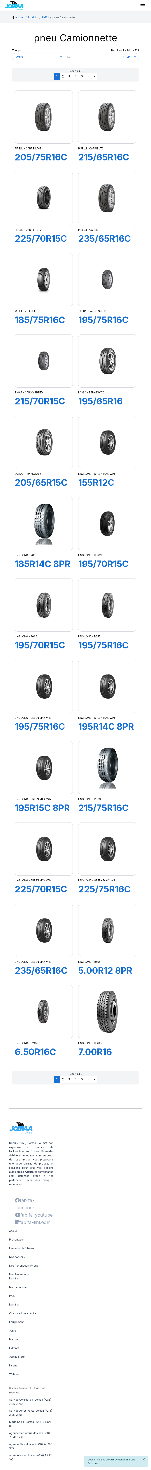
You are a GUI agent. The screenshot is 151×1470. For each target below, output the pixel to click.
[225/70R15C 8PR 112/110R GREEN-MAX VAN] (44, 849)
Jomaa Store (17, 1356)
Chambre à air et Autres (23, 1313)
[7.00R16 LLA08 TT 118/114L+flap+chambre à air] (107, 1011)
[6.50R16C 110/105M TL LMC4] (44, 1011)
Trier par (17, 50)
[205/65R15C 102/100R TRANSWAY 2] (44, 442)
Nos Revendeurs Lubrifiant (19, 1276)
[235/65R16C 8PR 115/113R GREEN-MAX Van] (44, 930)
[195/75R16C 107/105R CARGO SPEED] (107, 279)
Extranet (14, 1348)
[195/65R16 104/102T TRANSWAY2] (107, 361)
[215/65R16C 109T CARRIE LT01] (107, 117)
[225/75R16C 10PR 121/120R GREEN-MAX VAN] (107, 849)
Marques (14, 1339)
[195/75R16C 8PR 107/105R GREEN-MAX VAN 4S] (107, 605)
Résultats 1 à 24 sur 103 (125, 50)
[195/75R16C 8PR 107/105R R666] (44, 686)
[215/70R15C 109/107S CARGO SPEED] (44, 361)
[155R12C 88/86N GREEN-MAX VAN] (107, 442)
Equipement (16, 1321)
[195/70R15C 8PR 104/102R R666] (44, 605)
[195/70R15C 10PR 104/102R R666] (107, 523)
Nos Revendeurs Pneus (23, 1265)
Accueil (13, 1230)
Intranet (13, 1365)
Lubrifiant (14, 1304)
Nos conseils (17, 1257)
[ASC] (69, 56)
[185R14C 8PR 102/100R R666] (44, 524)
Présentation (16, 1239)
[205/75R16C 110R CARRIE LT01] (44, 117)
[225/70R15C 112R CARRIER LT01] (44, 198)
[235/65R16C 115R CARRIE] (107, 198)
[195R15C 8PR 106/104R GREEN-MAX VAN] (44, 767)
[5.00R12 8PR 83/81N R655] (107, 930)
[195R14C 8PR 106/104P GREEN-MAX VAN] (107, 686)
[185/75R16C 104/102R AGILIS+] (43, 279)
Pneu (12, 1295)
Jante (12, 1330)
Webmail (14, 1374)
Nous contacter (18, 1287)
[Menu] (143, 5)
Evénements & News (21, 1248)
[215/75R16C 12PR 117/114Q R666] (107, 768)
